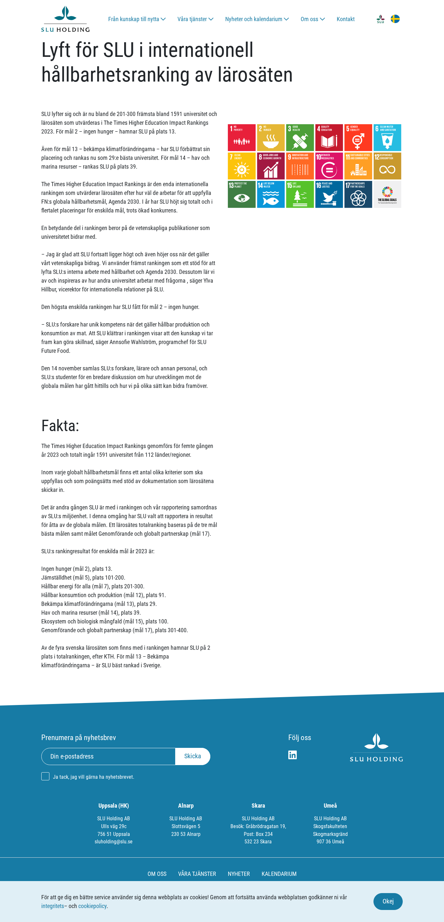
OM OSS (157, 873)
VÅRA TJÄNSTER (197, 873)
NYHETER (239, 873)
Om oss (309, 19)
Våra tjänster (192, 19)
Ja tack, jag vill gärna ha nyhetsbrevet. (93, 777)
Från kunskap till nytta (133, 19)
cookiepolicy (92, 906)
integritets (52, 906)
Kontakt (346, 19)
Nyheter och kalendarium (253, 19)
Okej (388, 901)
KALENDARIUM (279, 873)
